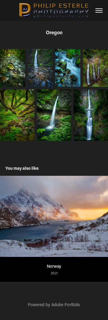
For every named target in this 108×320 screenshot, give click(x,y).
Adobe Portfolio (65, 304)
